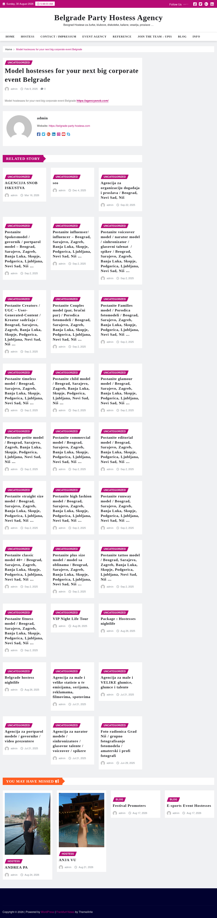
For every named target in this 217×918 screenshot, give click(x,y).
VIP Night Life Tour (70, 619)
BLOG (182, 36)
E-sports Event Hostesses (189, 805)
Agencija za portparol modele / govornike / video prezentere (24, 736)
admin (14, 88)
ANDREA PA (16, 867)
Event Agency (94, 36)
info (196, 36)
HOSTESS (27, 36)
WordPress (47, 912)
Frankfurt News (65, 912)
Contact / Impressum (58, 36)
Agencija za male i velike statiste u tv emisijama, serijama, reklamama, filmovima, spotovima (71, 687)
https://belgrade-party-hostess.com (69, 126)
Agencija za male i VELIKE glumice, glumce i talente (117, 682)
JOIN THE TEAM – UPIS (155, 36)
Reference (122, 36)
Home (10, 36)
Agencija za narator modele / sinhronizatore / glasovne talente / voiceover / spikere (70, 741)
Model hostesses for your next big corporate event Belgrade (49, 49)
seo (55, 183)
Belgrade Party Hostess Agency (108, 17)
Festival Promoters (129, 805)
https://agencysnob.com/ (92, 101)
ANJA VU (67, 860)
